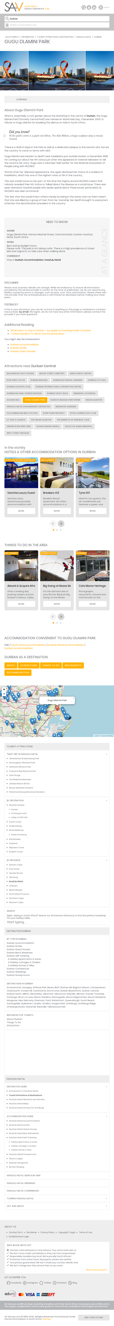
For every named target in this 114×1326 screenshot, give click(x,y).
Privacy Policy (47, 1232)
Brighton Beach (81, 987)
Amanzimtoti (14, 987)
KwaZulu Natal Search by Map (24, 1175)
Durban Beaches (39, 380)
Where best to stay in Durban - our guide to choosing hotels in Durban (50, 330)
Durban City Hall (97, 380)
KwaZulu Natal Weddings (21, 1183)
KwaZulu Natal (83, 37)
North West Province (19, 894)
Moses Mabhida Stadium (21, 787)
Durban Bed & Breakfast (20, 952)
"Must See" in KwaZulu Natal (22, 754)
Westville (41, 1006)
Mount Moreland (96, 997)
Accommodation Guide (20, 1116)
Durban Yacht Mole (57, 393)
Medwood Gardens (66, 406)
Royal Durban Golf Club (83, 413)
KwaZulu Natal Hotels (19, 1125)
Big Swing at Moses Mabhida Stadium (67, 586)
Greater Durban (16, 805)
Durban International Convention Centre (58, 387)
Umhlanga (71, 1003)
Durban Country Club (18, 387)
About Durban (14, 1019)
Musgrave (12, 1000)
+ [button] (4, 689)
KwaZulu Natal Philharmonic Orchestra (28, 406)
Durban (98, 37)
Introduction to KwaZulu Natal (23, 1091)
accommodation (18, 672)
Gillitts (25, 993)
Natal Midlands (16, 830)
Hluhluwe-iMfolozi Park (20, 766)
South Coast (15, 821)
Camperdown (97, 987)
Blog (75, 1282)
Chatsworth (13, 990)
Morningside (58, 997)
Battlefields (15, 839)
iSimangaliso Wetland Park (22, 762)
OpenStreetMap (107, 735)
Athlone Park (39, 987)
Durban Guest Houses (22, 351)
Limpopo (13, 885)
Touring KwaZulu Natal (20, 1198)
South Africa (11, 37)
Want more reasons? (96, 1269)
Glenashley (36, 993)
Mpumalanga (15, 889)
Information (28, 37)
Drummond (53, 990)
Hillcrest (80, 993)
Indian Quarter (94, 400)
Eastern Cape (15, 864)
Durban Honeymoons (18, 975)
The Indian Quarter (41, 420)
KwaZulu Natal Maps (19, 1103)
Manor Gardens (42, 997)
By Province (13, 860)
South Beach (87, 1000)
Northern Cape (16, 898)
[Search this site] (83, 7)
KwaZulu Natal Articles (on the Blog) (26, 1107)
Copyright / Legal (66, 1232)
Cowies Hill (26, 990)
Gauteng (13, 877)
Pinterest (61, 1282)
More (21, 510)
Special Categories (18, 1162)
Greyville (70, 993)
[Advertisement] (57, 1052)
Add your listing (93, 1317)
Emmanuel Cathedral (84, 393)
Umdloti (46, 1003)
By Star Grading (16, 1166)
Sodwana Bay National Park (22, 771)
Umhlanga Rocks (16, 1006)
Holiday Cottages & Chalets (25, 962)
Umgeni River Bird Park (19, 426)
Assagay (27, 987)
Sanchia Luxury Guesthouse (25, 493)
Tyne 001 (84, 493)
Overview (21, 99)
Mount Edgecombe (76, 997)
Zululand (13, 843)
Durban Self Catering (18, 955)
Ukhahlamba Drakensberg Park (24, 758)
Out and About (15, 1206)
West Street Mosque (18, 433)
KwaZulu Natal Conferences (23, 1191)
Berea (50, 987)
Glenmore (48, 993)
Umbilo (37, 1003)
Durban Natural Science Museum (24, 393)
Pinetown (40, 1000)
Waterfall (31, 1006)
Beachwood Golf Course (20, 373)
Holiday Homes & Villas (22, 965)
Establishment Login (19, 1236)
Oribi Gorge (14, 775)
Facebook (16, 1282)
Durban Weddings (16, 971)
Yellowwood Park (56, 1006)
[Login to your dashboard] (89, 7)
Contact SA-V (16, 1232)
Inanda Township (95, 993)
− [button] (4, 694)
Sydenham (27, 1003)
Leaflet (96, 735)
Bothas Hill (66, 987)
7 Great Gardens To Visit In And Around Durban (37, 333)
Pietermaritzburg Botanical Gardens (27, 792)
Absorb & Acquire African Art (25, 586)
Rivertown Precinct (54, 413)
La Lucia (29, 997)
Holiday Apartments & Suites (25, 959)
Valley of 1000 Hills (19, 817)
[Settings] (94, 7)
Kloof (21, 997)
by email (23, 311)
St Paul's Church (16, 420)
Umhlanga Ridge (87, 1003)
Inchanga (12, 997)
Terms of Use (85, 1232)
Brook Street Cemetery (52, 373)
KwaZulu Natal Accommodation (66, 645)
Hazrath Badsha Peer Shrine (65, 400)
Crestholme (39, 990)
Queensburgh (72, 1000)
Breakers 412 (51, 493)
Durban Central (90, 990)
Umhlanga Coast (19, 813)
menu (101, 7)
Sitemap (46, 1319)
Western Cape (16, 902)
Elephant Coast (16, 847)
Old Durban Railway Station (22, 413)
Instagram (32, 1282)
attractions (28, 665)
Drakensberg (15, 826)
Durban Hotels (18, 348)
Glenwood (59, 993)
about (11, 665)
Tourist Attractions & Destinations (55, 37)
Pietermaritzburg (19, 834)
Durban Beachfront (70, 990)
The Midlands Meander (20, 779)
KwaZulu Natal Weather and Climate (27, 1099)
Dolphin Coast (16, 851)
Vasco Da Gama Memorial (78, 426)
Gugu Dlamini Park (35, 400)
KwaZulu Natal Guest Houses (23, 1129)
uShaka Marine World (47, 426)
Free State (14, 869)
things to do (51, 665)
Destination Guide (17, 1086)
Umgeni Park (58, 1003)
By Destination (15, 800)
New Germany (26, 1000)
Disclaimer (31, 1232)
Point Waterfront (55, 1000)
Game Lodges (16, 1158)
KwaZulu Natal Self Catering (22, 1137)
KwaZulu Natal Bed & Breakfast (24, 1133)
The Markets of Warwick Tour (73, 420)
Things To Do (14, 1022)
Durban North (14, 993)
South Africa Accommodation (28, 645)
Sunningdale (13, 1003)
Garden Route (16, 873)
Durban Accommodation (29, 260)
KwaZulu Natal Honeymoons (22, 1154)
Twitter (47, 1282)
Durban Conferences (18, 968)
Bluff (57, 987)
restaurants (73, 665)
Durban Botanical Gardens (68, 380)
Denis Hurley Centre (80, 373)
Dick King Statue (16, 380)
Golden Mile (13, 400)
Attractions (13, 1025)
